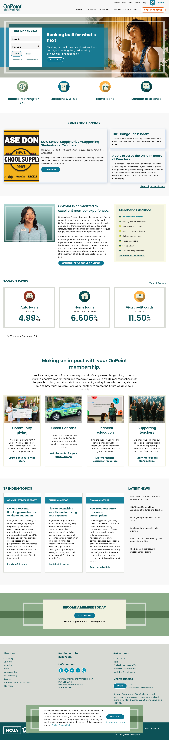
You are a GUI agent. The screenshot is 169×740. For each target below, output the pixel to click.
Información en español (132, 217)
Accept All (115, 717)
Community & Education (125, 10)
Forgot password (32, 59)
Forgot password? (147, 687)
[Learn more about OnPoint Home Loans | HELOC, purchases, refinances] (105, 87)
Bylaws (6, 679)
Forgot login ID (17, 59)
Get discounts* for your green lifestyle (63, 455)
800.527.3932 (65, 688)
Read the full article (17, 564)
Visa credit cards (139, 307)
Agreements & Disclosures (16, 683)
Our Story (8, 658)
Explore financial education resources (105, 459)
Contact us (119, 658)
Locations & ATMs (120, 2)
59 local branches (60, 160)
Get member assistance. (132, 256)
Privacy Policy (10, 676)
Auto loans (29, 307)
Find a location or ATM (124, 665)
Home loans (84, 307)
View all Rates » (157, 283)
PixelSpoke (134, 734)
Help (144, 2)
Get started (55, 60)
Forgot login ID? (134, 687)
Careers (137, 2)
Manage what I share (115, 722)
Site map (8, 686)
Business (92, 10)
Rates (130, 2)
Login (16, 54)
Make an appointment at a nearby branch (84, 621)
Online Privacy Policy (62, 725)
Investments (104, 10)
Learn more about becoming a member (81, 263)
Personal (80, 10)
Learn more (50, 169)
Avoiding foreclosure (124, 672)
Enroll (28, 54)
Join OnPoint (84, 615)
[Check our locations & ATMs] (64, 87)
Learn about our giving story (22, 459)
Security (7, 665)
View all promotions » (152, 186)
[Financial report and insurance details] (22, 87)
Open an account (153, 10)
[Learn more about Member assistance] (146, 87)
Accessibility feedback (124, 669)
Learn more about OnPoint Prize (147, 459)
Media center (10, 672)
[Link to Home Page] (12, 7)
